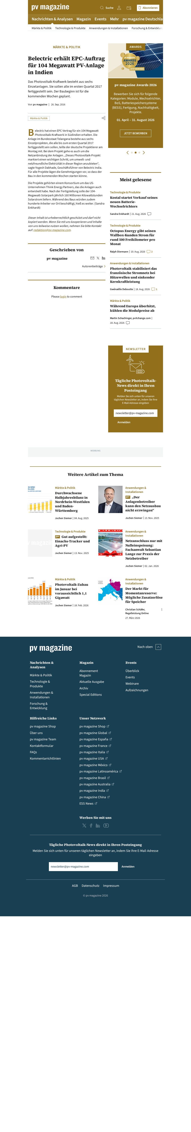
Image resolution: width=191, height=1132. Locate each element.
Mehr (114, 19)
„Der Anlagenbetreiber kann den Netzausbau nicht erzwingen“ (143, 503)
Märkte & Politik (41, 28)
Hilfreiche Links (43, 718)
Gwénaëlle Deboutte (121, 289)
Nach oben (145, 647)
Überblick (132, 671)
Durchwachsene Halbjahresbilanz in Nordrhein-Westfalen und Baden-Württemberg (72, 502)
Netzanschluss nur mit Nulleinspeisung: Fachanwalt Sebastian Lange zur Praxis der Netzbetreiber (143, 549)
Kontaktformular (41, 746)
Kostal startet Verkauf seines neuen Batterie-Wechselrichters (134, 201)
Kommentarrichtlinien (45, 758)
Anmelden (124, 422)
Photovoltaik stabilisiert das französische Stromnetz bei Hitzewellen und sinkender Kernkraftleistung (133, 275)
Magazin (83, 19)
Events (100, 19)
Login (120, 8)
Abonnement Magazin (88, 673)
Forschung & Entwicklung (148, 28)
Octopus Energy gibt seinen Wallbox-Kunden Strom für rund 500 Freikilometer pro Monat (133, 237)
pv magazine (40, 104)
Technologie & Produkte (70, 28)
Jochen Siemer (63, 518)
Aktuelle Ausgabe (91, 681)
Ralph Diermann (119, 252)
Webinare (132, 683)
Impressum (111, 885)
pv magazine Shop (43, 726)
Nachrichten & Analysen (52, 19)
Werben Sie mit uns (95, 817)
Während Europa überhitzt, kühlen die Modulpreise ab (133, 308)
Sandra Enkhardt (119, 214)
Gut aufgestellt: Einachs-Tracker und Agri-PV (72, 541)
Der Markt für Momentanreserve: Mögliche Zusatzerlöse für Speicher (144, 595)
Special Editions (90, 694)
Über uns (36, 733)
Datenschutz (90, 885)
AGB (75, 885)
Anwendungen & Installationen (108, 28)
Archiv (83, 688)
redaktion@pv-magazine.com (52, 230)
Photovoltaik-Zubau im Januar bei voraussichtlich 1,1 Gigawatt (71, 591)
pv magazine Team (43, 739)
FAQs (33, 752)
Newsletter (130, 8)
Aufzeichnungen (137, 690)
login (63, 297)
